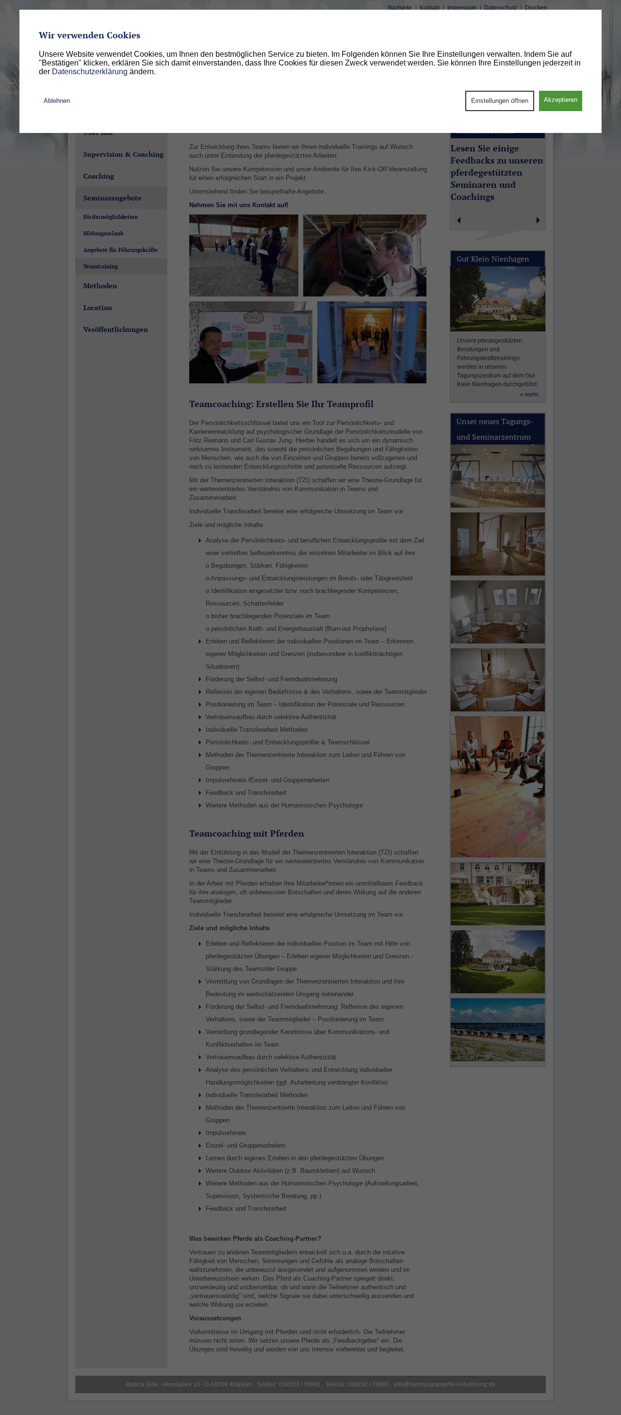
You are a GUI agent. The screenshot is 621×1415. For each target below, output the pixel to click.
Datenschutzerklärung (89, 71)
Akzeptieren (560, 99)
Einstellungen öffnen (499, 100)
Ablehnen (57, 100)
